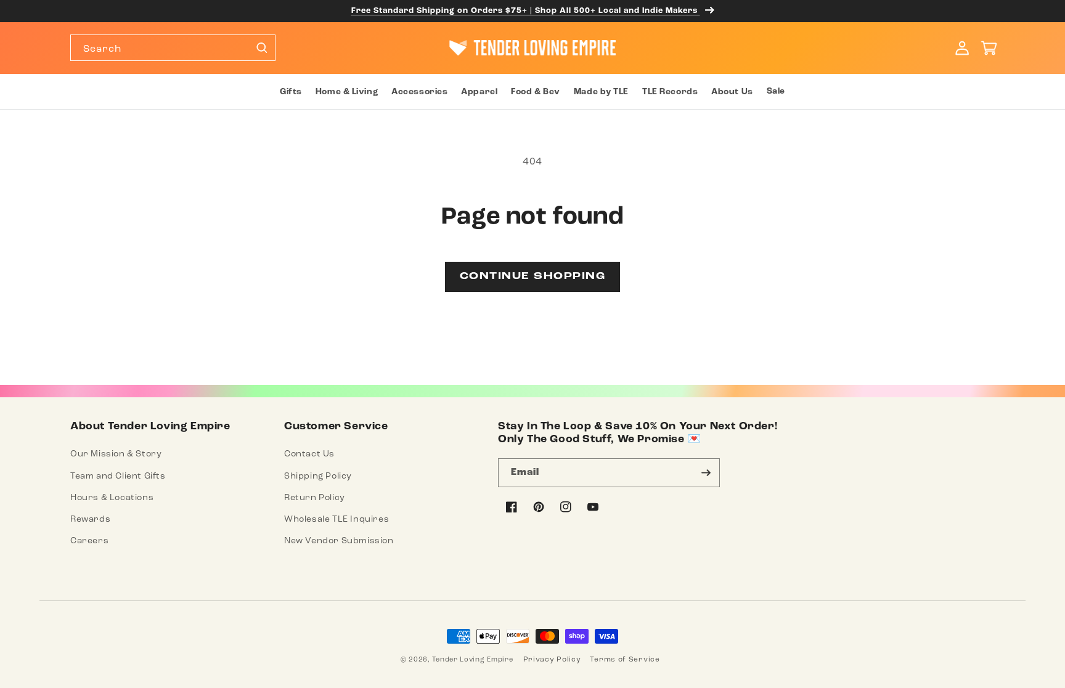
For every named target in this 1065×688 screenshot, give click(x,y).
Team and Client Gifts (118, 476)
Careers (89, 540)
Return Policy (314, 497)
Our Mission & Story (115, 453)
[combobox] (173, 47)
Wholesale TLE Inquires (336, 519)
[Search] (261, 47)
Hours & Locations (111, 497)
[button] (290, 92)
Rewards (90, 519)
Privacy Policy (552, 659)
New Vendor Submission (339, 540)
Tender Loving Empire (472, 659)
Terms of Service (624, 659)
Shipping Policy (318, 476)
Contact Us (309, 453)
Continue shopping (533, 276)
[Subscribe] (705, 472)
